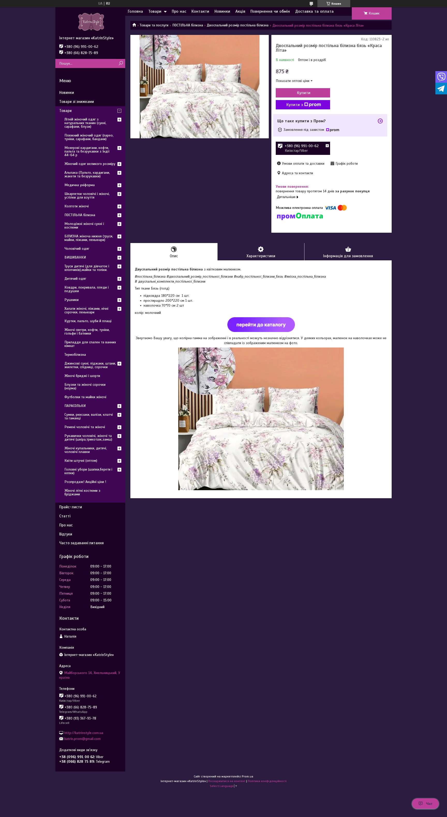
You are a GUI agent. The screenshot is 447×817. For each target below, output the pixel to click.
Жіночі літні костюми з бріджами (82, 492)
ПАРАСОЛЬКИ (75, 406)
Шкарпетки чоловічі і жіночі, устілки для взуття (87, 196)
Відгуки (65, 534)
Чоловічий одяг (76, 248)
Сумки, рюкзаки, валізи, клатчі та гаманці (88, 416)
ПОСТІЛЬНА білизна (187, 25)
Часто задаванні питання (81, 543)
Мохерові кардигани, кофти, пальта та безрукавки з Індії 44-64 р (87, 151)
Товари (154, 11)
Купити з (294, 104)
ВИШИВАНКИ (75, 257)
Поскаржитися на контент (226, 781)
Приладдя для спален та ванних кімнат (90, 344)
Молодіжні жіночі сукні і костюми (84, 226)
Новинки (222, 11)
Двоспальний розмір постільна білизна (238, 25)
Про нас (179, 11)
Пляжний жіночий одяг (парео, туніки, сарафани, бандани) (89, 137)
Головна (135, 11)
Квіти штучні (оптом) (80, 460)
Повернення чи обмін (270, 11)
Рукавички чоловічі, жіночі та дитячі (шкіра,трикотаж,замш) (88, 438)
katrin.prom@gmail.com (82, 739)
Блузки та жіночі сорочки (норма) (85, 386)
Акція (240, 11)
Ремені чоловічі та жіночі (84, 427)
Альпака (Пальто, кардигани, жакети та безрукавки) (87, 174)
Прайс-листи (70, 507)
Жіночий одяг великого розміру (89, 164)
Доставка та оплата (314, 11)
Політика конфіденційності (267, 781)
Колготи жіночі (76, 206)
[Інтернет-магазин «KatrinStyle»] (90, 21)
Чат (429, 803)
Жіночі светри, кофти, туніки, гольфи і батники (87, 332)
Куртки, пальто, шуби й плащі (87, 321)
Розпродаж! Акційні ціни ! (85, 482)
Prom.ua (247, 776)
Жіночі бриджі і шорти (82, 376)
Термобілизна (75, 354)
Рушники (71, 300)
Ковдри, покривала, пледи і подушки (86, 289)
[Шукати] (120, 63)
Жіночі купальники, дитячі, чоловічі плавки (85, 450)
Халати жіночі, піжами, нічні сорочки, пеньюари (86, 310)
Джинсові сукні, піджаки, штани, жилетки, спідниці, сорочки (90, 365)
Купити (303, 92)
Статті (64, 516)
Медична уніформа (79, 185)
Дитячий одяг (75, 278)
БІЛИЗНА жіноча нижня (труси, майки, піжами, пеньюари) (88, 238)
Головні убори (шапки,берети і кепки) (88, 471)
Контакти (200, 11)
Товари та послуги (154, 25)
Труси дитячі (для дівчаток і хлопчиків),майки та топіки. (86, 268)
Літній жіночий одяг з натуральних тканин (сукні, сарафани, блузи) (85, 123)
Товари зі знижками (76, 101)
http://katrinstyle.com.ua (83, 732)
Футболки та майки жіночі (85, 397)
